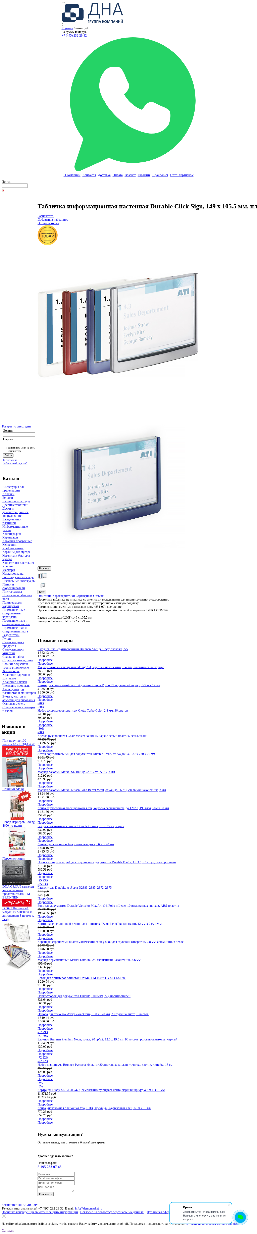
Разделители (10, 635)
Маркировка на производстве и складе (18, 575)
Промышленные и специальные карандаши (15, 613)
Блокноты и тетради (16, 501)
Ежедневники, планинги (12, 521)
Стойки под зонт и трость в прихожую (15, 665)
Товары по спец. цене (16, 426)
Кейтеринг (9, 544)
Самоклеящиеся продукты (13, 644)
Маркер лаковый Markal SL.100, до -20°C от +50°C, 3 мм (76, 772)
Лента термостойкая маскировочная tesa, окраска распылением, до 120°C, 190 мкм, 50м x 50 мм (103, 808)
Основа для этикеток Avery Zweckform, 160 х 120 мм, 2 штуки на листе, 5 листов (93, 1014)
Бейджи (7, 497)
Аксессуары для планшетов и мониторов (19, 691)
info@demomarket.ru (88, 1208)
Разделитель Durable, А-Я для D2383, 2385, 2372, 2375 (75, 887)
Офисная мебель (13, 703)
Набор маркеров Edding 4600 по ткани (18, 823)
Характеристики (63, 596)
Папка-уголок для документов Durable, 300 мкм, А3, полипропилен (84, 996)
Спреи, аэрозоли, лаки (17, 660)
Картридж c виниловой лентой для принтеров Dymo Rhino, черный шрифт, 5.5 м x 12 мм (99, 685)
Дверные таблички (15, 505)
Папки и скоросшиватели (13, 586)
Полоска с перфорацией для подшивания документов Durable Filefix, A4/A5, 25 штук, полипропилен (107, 862)
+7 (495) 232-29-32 (74, 35)
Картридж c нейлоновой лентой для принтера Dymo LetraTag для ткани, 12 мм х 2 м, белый (100, 923)
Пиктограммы (12, 591)
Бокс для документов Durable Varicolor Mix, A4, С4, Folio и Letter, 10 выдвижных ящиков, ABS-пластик (108, 905)
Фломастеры (10, 671)
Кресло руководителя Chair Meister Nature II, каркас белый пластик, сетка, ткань (92, 735)
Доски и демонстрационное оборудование (15, 512)
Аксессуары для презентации (13, 488)
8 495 (49, 1167)
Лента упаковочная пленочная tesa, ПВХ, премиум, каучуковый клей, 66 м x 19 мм (94, 1108)
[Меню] (63, 2)
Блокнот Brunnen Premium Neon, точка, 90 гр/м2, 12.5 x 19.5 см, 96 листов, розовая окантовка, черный (107, 1039)
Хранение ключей (14, 682)
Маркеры (8, 570)
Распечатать (46, 216)
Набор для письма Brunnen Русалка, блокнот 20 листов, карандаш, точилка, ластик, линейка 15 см (105, 1064)
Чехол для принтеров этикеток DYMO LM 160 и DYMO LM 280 (82, 978)
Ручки (6, 638)
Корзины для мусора (16, 552)
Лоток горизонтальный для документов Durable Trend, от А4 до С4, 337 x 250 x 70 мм (96, 754)
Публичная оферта (159, 1212)
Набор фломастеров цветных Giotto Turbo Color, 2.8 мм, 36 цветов (83, 710)
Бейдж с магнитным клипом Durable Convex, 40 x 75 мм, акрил (81, 826)
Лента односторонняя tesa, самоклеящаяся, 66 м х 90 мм (76, 844)
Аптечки (8, 494)
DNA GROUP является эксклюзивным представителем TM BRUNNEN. (18, 892)
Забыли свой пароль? (15, 463)
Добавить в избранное (53, 219)
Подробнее (45, 660)
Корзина (67, 28)
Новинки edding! (13, 789)
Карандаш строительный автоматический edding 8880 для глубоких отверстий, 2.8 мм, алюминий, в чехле (111, 941)
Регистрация (10, 459)
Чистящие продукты (16, 685)
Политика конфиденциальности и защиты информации (40, 1212)
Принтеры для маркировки (12, 604)
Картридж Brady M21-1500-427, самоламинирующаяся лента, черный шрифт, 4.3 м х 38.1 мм (101, 1090)
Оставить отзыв (48, 223)
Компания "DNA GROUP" (20, 1204)
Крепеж (7, 566)
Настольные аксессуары (18, 580)
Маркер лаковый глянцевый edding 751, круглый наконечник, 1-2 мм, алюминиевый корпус (101, 667)
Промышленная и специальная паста (15, 629)
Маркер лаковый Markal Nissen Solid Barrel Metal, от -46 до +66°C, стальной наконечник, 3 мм (102, 790)
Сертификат (84, 596)
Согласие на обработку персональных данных (112, 1212)
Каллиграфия (11, 533)
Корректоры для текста (18, 562)
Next (42, 592)
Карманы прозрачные (17, 541)
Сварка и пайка (13, 656)
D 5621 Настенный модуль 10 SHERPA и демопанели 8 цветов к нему (18, 914)
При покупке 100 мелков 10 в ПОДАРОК (18, 742)
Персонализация (13, 858)
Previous (44, 568)
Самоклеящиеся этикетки (13, 651)
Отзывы (98, 596)
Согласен (8, 1230)
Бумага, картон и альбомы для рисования (18, 698)
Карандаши (10, 537)
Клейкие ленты (12, 548)
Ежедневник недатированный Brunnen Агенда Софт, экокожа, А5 (83, 649)
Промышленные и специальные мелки (16, 622)
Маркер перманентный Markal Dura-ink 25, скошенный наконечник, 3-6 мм (89, 960)
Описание (44, 596)
